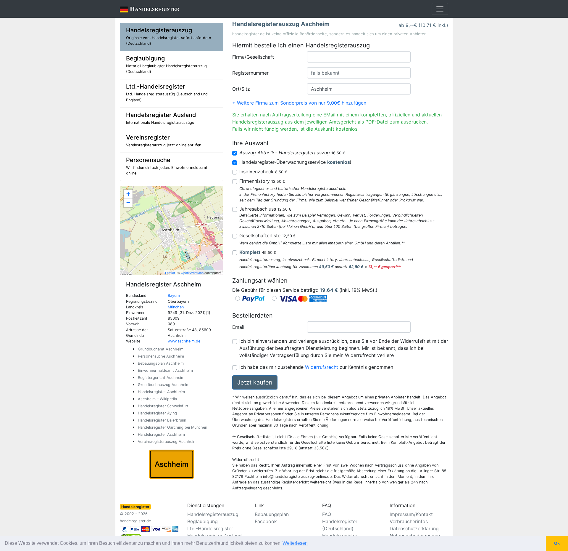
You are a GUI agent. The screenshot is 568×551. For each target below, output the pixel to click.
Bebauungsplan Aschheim (161, 363)
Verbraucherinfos (409, 521)
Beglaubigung (202, 521)
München (176, 307)
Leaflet (170, 272)
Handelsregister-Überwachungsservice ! (295, 162)
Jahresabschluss (265, 209)
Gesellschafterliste (267, 235)
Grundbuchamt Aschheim (160, 349)
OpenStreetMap (192, 272)
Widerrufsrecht (321, 367)
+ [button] (128, 194)
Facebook (266, 521)
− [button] (128, 202)
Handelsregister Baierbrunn (162, 420)
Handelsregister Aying (157, 413)
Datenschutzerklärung (414, 528)
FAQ (326, 514)
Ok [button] (557, 543)
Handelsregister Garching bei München (172, 427)
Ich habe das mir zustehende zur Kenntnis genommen (316, 367)
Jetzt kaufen (254, 382)
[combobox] (359, 57)
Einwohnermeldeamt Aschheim (165, 370)
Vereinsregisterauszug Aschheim (167, 441)
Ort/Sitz (241, 89)
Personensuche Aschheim (161, 356)
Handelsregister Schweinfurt (163, 406)
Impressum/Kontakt (411, 514)
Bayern (174, 295)
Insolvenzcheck (263, 171)
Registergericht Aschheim (161, 377)
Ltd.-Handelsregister (210, 528)
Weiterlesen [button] (295, 543)
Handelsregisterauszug (212, 514)
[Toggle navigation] (440, 9)
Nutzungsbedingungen (415, 536)
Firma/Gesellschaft (253, 57)
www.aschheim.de (184, 341)
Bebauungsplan (272, 514)
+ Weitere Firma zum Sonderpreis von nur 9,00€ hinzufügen (299, 103)
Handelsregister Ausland (214, 536)
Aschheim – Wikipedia (157, 399)
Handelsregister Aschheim (161, 392)
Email (238, 327)
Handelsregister (149, 8)
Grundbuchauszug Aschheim (163, 384)
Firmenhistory (262, 181)
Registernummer (250, 73)
